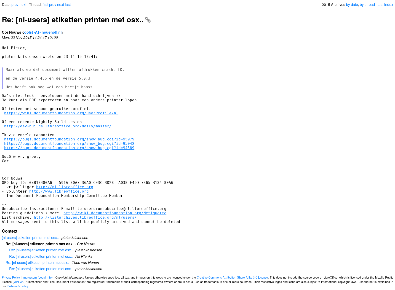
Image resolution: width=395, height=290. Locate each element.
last (68, 4)
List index (385, 4)
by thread (367, 4)
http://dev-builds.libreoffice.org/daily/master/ (58, 126)
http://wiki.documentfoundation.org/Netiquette (115, 213)
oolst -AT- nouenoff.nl (42, 32)
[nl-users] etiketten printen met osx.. (30, 237)
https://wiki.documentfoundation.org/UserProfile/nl (61, 113)
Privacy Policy (11, 277)
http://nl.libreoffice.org (64, 187)
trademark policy (17, 286)
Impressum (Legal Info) (37, 277)
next (22, 4)
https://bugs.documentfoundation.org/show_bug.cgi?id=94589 (69, 148)
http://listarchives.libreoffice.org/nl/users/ (85, 217)
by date (352, 4)
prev (15, 4)
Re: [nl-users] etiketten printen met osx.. (73, 19)
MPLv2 (18, 281)
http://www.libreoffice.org (59, 191)
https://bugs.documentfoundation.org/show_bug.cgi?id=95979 (69, 139)
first (45, 4)
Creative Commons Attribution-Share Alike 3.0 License (232, 277)
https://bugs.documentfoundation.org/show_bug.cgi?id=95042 (69, 143)
